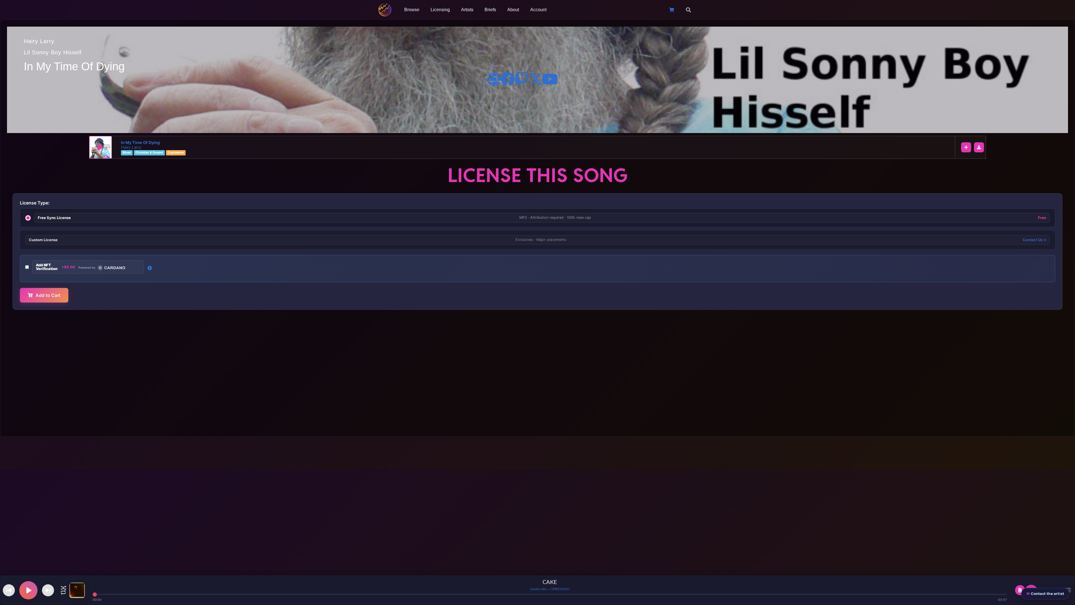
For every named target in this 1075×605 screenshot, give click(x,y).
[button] (688, 9)
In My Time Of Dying (140, 142)
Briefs (490, 9)
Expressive (176, 153)
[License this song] (1020, 590)
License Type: (35, 203)
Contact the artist (1047, 593)
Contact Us (1033, 240)
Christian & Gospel (149, 153)
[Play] (100, 147)
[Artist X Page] (536, 79)
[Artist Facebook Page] (508, 79)
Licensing (440, 9)
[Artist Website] (494, 79)
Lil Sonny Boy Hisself (53, 52)
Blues (127, 153)
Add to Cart (48, 295)
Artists (467, 9)
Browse (411, 9)
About (513, 9)
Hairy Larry (39, 41)
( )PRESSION (560, 589)
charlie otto (538, 589)
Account (538, 9)
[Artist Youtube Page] (550, 79)
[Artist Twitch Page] (522, 79)
